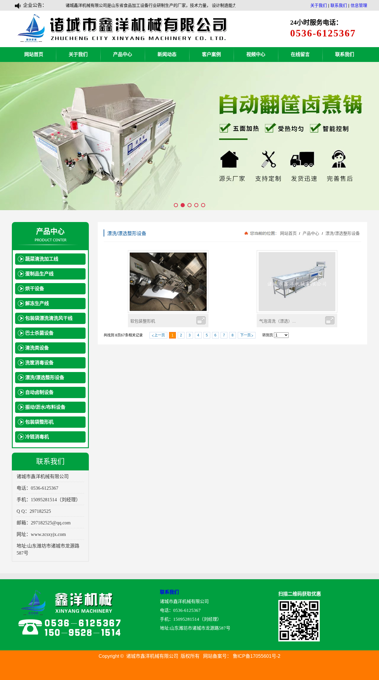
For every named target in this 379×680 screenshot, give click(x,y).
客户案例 (211, 54)
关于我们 (318, 5)
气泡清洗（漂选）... (277, 321)
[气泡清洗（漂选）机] (297, 311)
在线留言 (300, 54)
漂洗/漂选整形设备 (342, 233)
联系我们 (338, 5)
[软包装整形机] (168, 311)
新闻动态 (167, 54)
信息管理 (359, 5)
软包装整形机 (142, 321)
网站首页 (33, 54)
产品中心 (122, 54)
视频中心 (255, 54)
